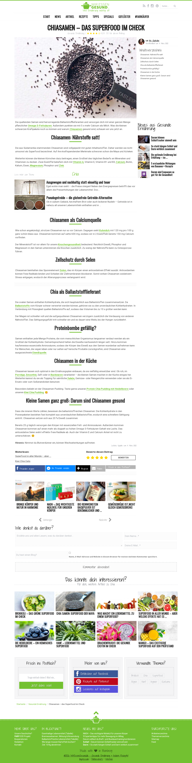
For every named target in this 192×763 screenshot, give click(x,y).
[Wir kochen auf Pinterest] (158, 5)
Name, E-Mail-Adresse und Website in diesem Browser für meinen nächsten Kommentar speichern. (113, 557)
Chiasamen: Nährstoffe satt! (151, 55)
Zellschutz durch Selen (149, 62)
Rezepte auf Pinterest (96, 681)
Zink (61, 165)
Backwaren (57, 374)
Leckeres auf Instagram (96, 689)
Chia (75, 174)
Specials (109, 16)
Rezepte (83, 16)
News (58, 16)
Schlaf (86, 742)
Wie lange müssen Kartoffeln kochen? (58, 742)
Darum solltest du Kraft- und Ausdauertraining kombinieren (109, 739)
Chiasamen (76, 129)
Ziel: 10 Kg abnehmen (51, 745)
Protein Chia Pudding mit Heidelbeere (107, 388)
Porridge (20, 374)
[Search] (175, 5)
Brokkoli (135, 675)
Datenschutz (97, 759)
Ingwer (154, 681)
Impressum (84, 759)
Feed (154, 742)
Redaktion (18, 742)
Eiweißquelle (39, 352)
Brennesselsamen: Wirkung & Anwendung (60, 736)
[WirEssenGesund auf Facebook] (148, 5)
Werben (109, 759)
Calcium (120, 162)
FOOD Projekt (22, 736)
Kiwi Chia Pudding (34, 392)
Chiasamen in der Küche (150, 72)
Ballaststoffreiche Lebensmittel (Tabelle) (60, 739)
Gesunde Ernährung (75, 33)
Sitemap (155, 739)
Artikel (70, 16)
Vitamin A (78, 162)
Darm (85, 745)
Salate (70, 378)
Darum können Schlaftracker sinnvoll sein (109, 742)
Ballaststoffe (22, 305)
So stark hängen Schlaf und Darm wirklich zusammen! (114, 745)
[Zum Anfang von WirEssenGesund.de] (96, 714)
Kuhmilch (104, 230)
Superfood (157, 675)
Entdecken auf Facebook (94, 674)
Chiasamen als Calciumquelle (152, 58)
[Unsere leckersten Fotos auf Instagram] (153, 5)
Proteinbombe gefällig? (149, 69)
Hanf (144, 681)
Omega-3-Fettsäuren (40, 125)
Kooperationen (21, 739)
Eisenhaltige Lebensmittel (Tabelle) (57, 733)
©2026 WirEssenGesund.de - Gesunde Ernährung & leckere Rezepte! (96, 755)
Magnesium (36, 165)
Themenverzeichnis (160, 736)
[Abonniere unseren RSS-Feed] (145, 5)
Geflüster (124, 16)
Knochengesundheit (69, 244)
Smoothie (31, 374)
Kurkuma (166, 681)
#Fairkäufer (142, 16)
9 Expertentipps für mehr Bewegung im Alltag (103, 736)
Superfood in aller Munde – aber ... (33, 456)
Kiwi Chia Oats (22, 461)
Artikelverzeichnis (159, 733)
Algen (134, 681)
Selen (63, 270)
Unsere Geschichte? (23, 733)
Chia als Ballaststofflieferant (151, 65)
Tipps (96, 16)
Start (46, 16)
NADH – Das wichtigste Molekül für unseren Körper (105, 733)
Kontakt (17, 745)
